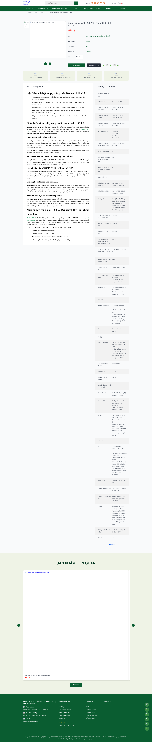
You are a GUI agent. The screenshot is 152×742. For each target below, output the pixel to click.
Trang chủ (30, 8)
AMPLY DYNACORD (40, 12)
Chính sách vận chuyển (91, 715)
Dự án (75, 8)
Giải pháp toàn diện (59, 8)
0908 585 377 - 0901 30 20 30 (66, 725)
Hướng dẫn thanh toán (64, 715)
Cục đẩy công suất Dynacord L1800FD (37, 675)
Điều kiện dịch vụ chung (65, 709)
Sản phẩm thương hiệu (92, 8)
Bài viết (109, 8)
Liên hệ (122, 8)
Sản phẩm (29, 12)
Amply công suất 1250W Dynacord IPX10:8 (89, 23)
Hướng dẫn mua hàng (64, 712)
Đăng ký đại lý (62, 718)
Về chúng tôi (43, 8)
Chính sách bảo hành (91, 707)
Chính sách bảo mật (91, 709)
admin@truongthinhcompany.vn (27, 721)
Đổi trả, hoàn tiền (90, 718)
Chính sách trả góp (90, 712)
